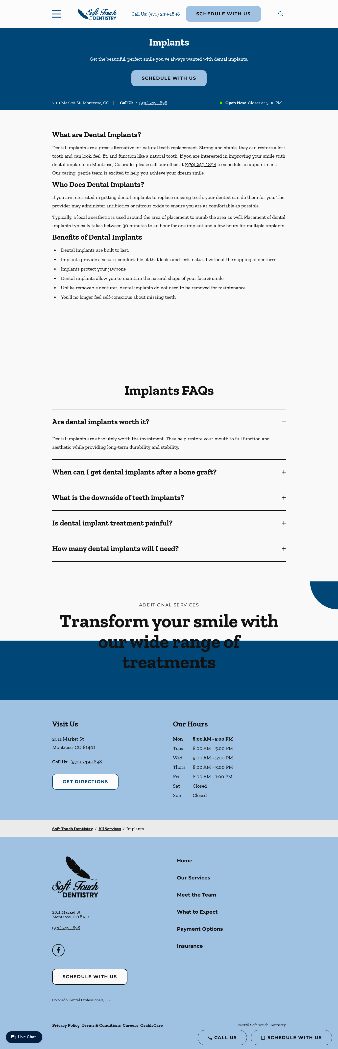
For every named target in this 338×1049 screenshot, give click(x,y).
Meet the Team (196, 895)
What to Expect (197, 912)
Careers (130, 1025)
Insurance (190, 946)
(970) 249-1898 (153, 102)
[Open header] (57, 13)
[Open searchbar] (281, 13)
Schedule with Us (223, 14)
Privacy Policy (66, 1025)
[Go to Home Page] (97, 14)
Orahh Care (151, 1025)
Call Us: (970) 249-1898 (155, 14)
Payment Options (200, 929)
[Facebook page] (58, 950)
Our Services (193, 878)
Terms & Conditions (101, 1025)
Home (185, 861)
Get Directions (85, 781)
